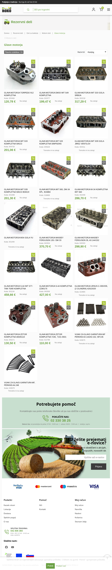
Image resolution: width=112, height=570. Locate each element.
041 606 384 (17, 531)
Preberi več (61, 566)
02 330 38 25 (61, 420)
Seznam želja (80, 522)
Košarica (78, 517)
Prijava (98, 466)
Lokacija (7, 509)
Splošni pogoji (10, 517)
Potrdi (50, 566)
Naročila (78, 509)
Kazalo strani (9, 505)
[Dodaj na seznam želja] (33, 66)
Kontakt (42, 509)
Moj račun (79, 505)
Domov (6, 33)
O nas (6, 522)
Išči (40, 505)
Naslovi (78, 513)
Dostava (7, 513)
